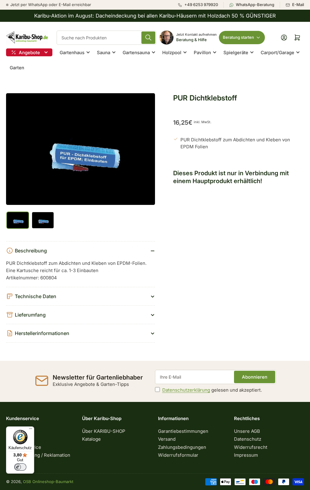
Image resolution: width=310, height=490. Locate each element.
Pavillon (202, 52)
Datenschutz (247, 439)
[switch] (20, 467)
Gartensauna (136, 52)
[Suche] (148, 38)
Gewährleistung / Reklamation (38, 455)
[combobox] (107, 38)
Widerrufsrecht (250, 447)
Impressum (246, 455)
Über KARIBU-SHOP (103, 431)
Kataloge (91, 439)
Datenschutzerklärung (186, 390)
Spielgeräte (235, 52)
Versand (167, 439)
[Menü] (30, 430)
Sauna (103, 52)
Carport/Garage (277, 52)
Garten (17, 68)
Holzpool (171, 52)
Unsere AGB (247, 431)
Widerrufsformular (178, 455)
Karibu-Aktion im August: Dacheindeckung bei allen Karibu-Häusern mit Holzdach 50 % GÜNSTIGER (155, 16)
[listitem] (200, 5)
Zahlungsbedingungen (182, 447)
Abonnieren (254, 377)
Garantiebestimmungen (183, 431)
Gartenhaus (72, 52)
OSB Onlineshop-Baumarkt (48, 481)
